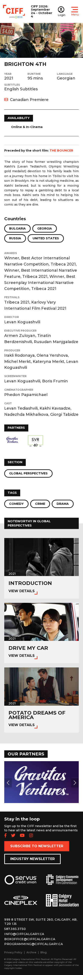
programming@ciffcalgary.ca (33, 944)
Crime (40, 504)
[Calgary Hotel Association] (62, 903)
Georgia (44, 228)
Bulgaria (17, 228)
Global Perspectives (28, 473)
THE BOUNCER (61, 150)
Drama (63, 504)
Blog (43, 952)
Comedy (16, 504)
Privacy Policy (13, 952)
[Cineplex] (20, 904)
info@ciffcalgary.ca (24, 934)
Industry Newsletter (32, 859)
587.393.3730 (15, 929)
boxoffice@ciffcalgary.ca (29, 939)
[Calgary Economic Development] (62, 883)
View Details (22, 591)
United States (46, 238)
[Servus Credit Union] (20, 883)
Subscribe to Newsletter (36, 846)
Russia (15, 238)
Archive (31, 952)
